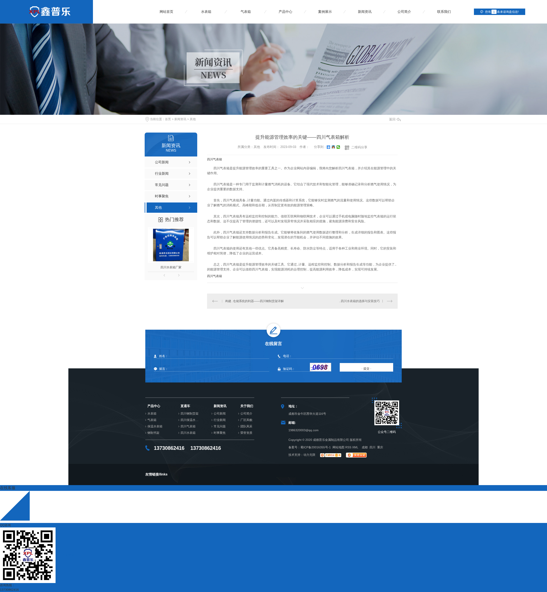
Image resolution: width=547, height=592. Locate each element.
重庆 (380, 447)
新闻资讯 (365, 11)
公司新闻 (220, 413)
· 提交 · (366, 368)
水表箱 (206, 11)
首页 (168, 119)
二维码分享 (359, 147)
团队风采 (246, 426)
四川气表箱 (214, 159)
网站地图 (338, 447)
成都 (365, 447)
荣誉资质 (246, 432)
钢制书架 (153, 432)
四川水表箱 (188, 432)
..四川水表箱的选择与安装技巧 (359, 301)
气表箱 (246, 11)
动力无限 (309, 454)
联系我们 (444, 11)
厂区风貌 (246, 420)
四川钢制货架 (190, 413)
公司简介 (404, 11)
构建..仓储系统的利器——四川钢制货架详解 (254, 301)
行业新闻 (220, 420)
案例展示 (325, 11)
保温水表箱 (154, 426)
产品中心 (285, 11)
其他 (193, 119)
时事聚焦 (220, 432)
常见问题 (220, 426)
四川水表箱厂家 (170, 267)
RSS (348, 447)
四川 (372, 447)
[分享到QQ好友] (333, 147)
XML (355, 447)
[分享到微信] (338, 147)
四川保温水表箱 (191, 420)
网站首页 (166, 11)
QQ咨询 (5, 525)
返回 (392, 119)
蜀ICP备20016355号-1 (315, 447)
